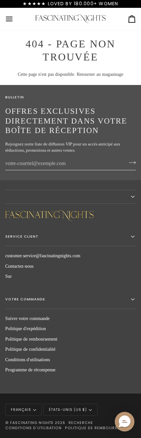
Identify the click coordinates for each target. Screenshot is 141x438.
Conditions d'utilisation (33, 428)
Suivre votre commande (27, 318)
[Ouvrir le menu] (15, 19)
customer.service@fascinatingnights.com (42, 255)
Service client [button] (21, 236)
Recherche (81, 422)
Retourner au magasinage (100, 74)
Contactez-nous (19, 266)
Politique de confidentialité (30, 349)
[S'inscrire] (130, 163)
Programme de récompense (30, 369)
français (21, 409)
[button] (70, 197)
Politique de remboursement (31, 339)
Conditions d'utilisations (27, 359)
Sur (8, 276)
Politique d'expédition (25, 328)
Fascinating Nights (32, 422)
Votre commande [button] (25, 299)
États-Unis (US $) (68, 409)
